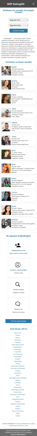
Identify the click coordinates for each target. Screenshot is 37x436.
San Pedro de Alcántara (18, 368)
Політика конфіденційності (22, 423)
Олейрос (18, 370)
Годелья (17, 408)
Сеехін (18, 406)
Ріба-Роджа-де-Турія (17, 389)
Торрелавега (18, 361)
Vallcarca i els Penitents (18, 404)
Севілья (17, 335)
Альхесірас (17, 349)
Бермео (17, 401)
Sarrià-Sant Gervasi (18, 344)
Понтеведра (18, 356)
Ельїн (18, 375)
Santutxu (17, 359)
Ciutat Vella (17, 352)
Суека (18, 385)
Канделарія (17, 387)
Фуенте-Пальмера (18, 411)
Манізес (17, 380)
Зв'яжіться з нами (23, 425)
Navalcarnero (18, 392)
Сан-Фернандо (17, 354)
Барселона (17, 333)
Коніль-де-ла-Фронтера (18, 394)
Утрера (18, 363)
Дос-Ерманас (18, 347)
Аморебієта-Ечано (18, 399)
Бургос (18, 337)
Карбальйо (17, 373)
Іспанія (18, 415)
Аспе (17, 397)
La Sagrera (17, 382)
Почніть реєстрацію (18, 321)
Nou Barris (18, 340)
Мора (18, 413)
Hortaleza (18, 342)
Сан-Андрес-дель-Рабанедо (18, 378)
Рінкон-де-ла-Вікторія (17, 366)
